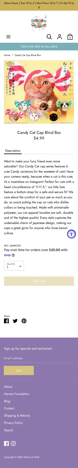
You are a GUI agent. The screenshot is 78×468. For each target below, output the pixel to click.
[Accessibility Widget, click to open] (71, 234)
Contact (9, 408)
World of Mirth (31, 457)
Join (18, 370)
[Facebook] (6, 443)
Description (12, 150)
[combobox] (14, 266)
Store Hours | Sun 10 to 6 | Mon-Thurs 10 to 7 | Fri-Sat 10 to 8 (39, 5)
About (8, 386)
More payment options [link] (39, 303)
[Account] (60, 35)
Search (8, 430)
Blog (7, 401)
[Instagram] (13, 443)
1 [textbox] (7, 267)
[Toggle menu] (8, 36)
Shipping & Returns (17, 415)
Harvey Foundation (16, 394)
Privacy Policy (13, 422)
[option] (39, 92)
